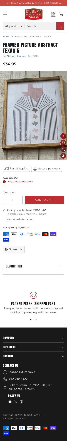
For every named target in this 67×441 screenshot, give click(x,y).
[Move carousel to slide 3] (36, 319)
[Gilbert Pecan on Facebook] (10, 402)
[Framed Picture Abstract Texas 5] (33, 115)
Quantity (8, 192)
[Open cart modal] (61, 14)
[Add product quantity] (19, 200)
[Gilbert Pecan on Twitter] (16, 402)
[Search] (60, 26)
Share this (15, 249)
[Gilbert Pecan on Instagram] (21, 402)
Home (6, 36)
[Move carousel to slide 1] (30, 319)
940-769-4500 (18, 378)
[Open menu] (4, 14)
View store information (20, 219)
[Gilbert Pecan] (34, 14)
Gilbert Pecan (16, 56)
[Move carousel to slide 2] (33, 319)
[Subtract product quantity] (6, 200)
